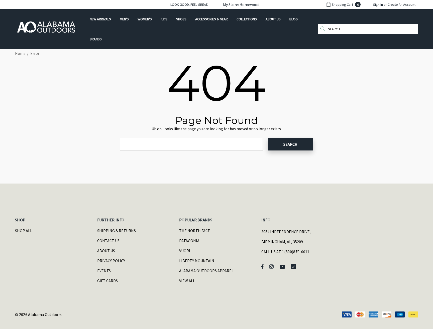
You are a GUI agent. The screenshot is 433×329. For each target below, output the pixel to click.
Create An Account (401, 4)
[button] (238, 4)
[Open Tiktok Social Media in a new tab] (294, 266)
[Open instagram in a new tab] (272, 266)
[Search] (323, 29)
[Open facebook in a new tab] (262, 266)
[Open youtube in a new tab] (283, 266)
